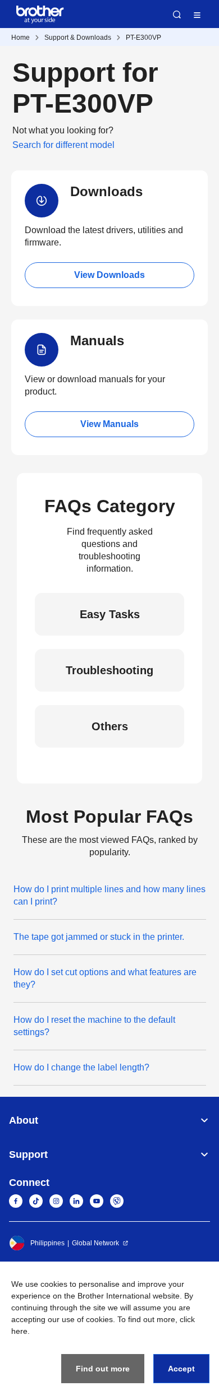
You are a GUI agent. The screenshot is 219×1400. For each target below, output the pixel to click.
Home (20, 37)
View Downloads (109, 275)
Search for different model (63, 145)
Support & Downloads (77, 37)
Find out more (103, 1368)
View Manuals (109, 424)
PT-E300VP (143, 37)
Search (176, 14)
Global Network (95, 1243)
